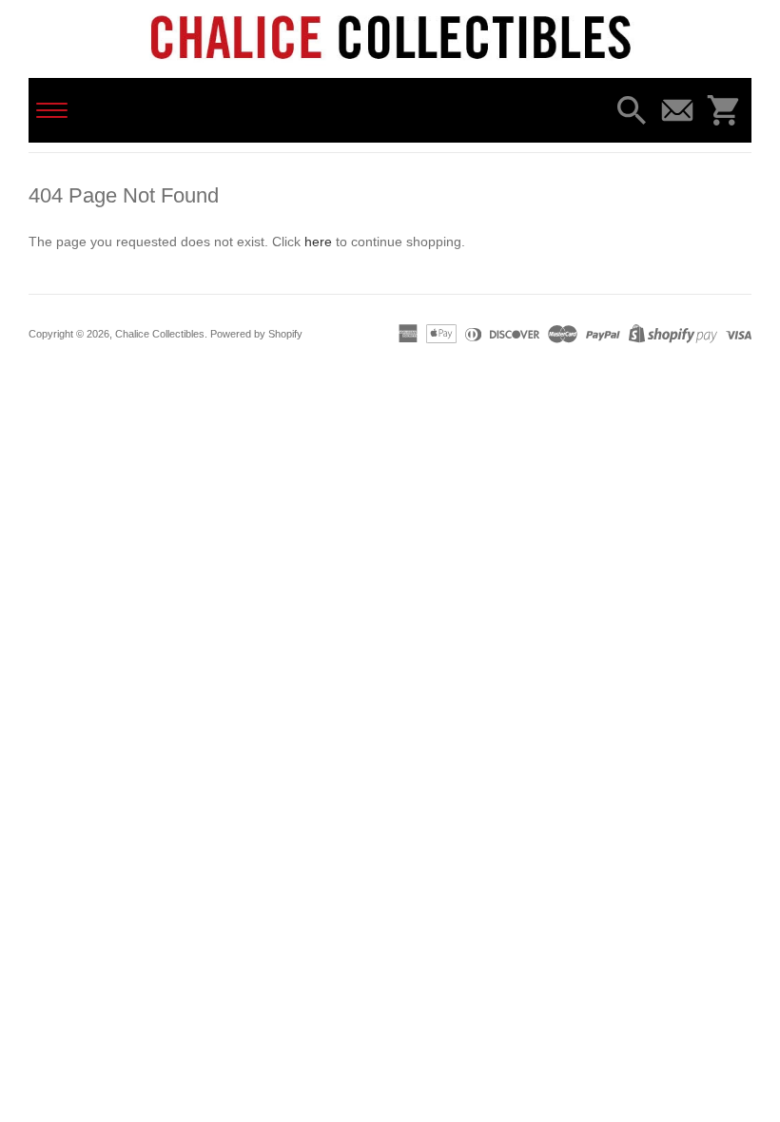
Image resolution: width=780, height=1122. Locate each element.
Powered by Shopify (256, 333)
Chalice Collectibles (160, 333)
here (318, 241)
